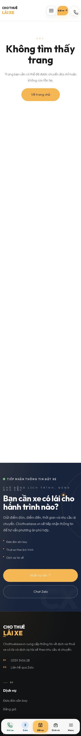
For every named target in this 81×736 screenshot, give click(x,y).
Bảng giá (9, 709)
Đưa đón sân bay (15, 701)
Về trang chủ (40, 95)
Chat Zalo (41, 592)
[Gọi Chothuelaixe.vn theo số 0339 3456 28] (74, 10)
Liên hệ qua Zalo (18, 667)
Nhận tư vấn (40, 575)
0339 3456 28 (16, 660)
